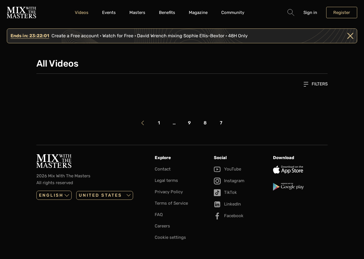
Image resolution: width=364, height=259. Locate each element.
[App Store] (300, 170)
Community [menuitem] (232, 12)
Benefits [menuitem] (167, 12)
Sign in (310, 12)
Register (341, 12)
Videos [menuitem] (81, 12)
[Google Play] (300, 187)
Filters (319, 84)
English (51, 195)
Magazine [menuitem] (198, 12)
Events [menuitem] (109, 12)
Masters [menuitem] (137, 12)
